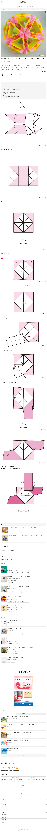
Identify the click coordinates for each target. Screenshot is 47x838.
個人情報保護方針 (4, 814)
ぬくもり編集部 (10, 550)
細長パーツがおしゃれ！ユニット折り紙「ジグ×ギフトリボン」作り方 (26, 535)
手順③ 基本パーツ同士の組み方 (9, 92)
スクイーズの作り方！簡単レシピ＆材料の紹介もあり (19, 732)
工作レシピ (14, 630)
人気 (39, 713)
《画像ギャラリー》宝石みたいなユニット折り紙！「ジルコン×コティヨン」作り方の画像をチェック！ (23, 75)
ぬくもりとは (3, 804)
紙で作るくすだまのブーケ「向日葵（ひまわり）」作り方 (18, 586)
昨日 (8, 713)
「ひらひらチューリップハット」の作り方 (15, 657)
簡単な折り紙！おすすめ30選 (13, 748)
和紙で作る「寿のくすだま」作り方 (14, 605)
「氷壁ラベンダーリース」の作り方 (14, 628)
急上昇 (23, 713)
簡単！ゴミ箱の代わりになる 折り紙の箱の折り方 (18, 716)
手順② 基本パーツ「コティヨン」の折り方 (11, 91)
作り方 (4, 88)
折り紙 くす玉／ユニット (17, 568)
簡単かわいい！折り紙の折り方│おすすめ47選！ (18, 740)
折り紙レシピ (9, 718)
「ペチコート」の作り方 (12, 637)
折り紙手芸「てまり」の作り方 (13, 566)
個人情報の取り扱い (4, 817)
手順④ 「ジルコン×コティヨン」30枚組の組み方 (13, 93)
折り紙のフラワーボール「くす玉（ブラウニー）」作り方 (18, 576)
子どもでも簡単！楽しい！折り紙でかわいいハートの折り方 (20, 724)
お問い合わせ (3, 819)
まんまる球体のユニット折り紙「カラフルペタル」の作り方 (23, 527)
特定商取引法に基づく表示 (6, 806)
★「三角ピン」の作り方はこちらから (25, 285)
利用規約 (2, 812)
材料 (3, 86)
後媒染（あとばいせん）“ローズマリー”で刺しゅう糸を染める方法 (20, 647)
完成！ (4, 95)
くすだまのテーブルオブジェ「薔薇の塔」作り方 (16, 596)
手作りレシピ (15, 639)
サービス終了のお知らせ (12, 620)
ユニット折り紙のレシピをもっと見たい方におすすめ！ (13, 96)
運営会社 (2, 822)
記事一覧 (2, 799)
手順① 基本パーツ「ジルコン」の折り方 (11, 89)
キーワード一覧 (4, 802)
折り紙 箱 (15, 718)
